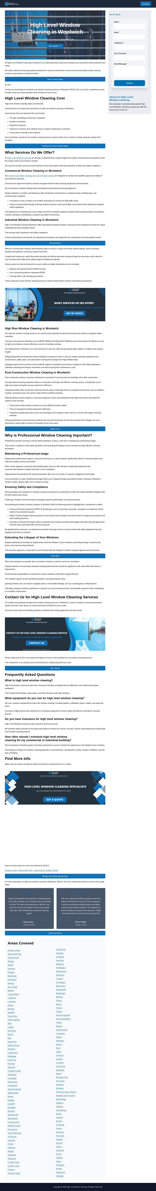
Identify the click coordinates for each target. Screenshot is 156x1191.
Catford (11, 1027)
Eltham (55, 870)
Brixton (10, 1097)
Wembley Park (62, 1077)
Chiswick (59, 1055)
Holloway (11, 1148)
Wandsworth (61, 990)
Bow (9, 1038)
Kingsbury (60, 1070)
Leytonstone (13, 1053)
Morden (59, 1026)
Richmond (60, 1081)
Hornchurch (12, 1129)
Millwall (11, 991)
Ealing (58, 1114)
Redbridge (12, 1056)
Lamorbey (12, 1002)
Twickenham (61, 1110)
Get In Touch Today (55, 79)
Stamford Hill (13, 1115)
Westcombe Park (25, 870)
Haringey (59, 953)
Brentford (59, 1085)
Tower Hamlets (14, 1020)
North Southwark (14, 1089)
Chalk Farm (61, 949)
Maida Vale (60, 986)
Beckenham (12, 1082)
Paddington (60, 968)
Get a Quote (53, 46)
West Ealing (61, 1099)
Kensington (60, 982)
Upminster (12, 1155)
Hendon (59, 1059)
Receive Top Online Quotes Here (55, 876)
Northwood (60, 1172)
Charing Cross (13, 1122)
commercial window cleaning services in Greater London (31, 176)
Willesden (60, 1041)
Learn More (55, 556)
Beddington (60, 993)
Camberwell (12, 1086)
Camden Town (13, 1162)
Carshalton (60, 1033)
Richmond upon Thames (66, 1092)
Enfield (59, 1037)
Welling (48, 870)
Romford (11, 1111)
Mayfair (11, 1151)
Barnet (58, 1074)
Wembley (60, 1088)
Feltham (59, 1158)
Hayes (58, 1161)
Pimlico (11, 1144)
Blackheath (12, 976)
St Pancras (12, 1137)
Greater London (11, 870)
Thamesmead (38, 870)
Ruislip (59, 1169)
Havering (59, 960)
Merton (59, 1004)
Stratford (11, 1012)
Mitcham (59, 997)
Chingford (60, 957)
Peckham (11, 1049)
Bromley (11, 1009)
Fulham (59, 1008)
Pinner (58, 1154)
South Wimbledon (63, 1019)
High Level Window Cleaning (19, 158)
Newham (11, 969)
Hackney (11, 1064)
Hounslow (60, 1136)
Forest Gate (12, 1016)
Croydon (59, 979)
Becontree (12, 1031)
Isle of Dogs (12, 987)
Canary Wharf (13, 994)
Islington (11, 1100)
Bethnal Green (13, 1045)
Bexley (10, 1034)
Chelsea (11, 1170)
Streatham (12, 1159)
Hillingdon (60, 1165)
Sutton (58, 1052)
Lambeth (11, 1104)
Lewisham (12, 998)
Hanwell (59, 1118)
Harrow (59, 1128)
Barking (11, 983)
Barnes (59, 1044)
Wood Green (61, 971)
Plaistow (11, 972)
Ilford (10, 1023)
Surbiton (59, 1107)
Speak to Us (55, 429)
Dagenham (12, 1042)
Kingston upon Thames (65, 1096)
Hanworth (60, 1150)
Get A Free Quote (55, 933)
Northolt (59, 1143)
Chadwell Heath (14, 1071)
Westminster (13, 1118)
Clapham (11, 1140)
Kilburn (59, 1001)
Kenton (59, 1121)
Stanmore (60, 1132)
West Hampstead (63, 1015)
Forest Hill (12, 1060)
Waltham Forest (14, 1126)
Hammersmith (61, 1030)
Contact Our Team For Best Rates (55, 146)
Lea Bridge (12, 1078)
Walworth (11, 1067)
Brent (58, 1048)
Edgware (59, 1103)
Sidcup (10, 1005)
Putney (59, 1023)
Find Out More (55, 243)
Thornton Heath (14, 1173)
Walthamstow (13, 1093)
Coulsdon (60, 1063)
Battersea (60, 964)
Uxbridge (59, 1176)
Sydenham (12, 1075)
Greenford (60, 1125)
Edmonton (60, 975)
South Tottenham (14, 1133)
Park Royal (60, 1066)
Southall (59, 1139)
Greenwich (12, 980)
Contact (146, 4)
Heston (59, 1147)
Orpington (12, 1107)
